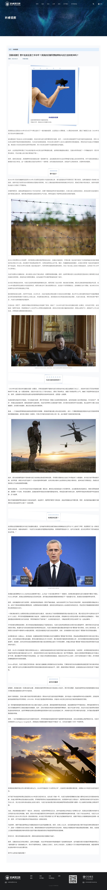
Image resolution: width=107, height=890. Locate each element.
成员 (59, 4)
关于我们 (65, 4)
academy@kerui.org (12, 882)
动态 (43, 4)
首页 (37, 4)
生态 (48, 4)
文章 (53, 4)
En (101, 4)
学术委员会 (74, 4)
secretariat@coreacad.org (91, 882)
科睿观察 (15, 49)
